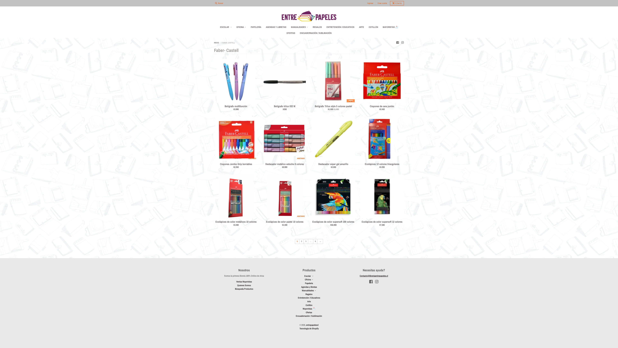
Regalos (308, 294)
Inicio (216, 43)
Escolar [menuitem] (224, 27)
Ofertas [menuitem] (290, 33)
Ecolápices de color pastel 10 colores (284, 221)
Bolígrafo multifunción (236, 106)
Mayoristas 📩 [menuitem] (390, 27)
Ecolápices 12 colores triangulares (382, 164)
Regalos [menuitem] (317, 27)
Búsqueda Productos (244, 288)
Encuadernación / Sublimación (309, 315)
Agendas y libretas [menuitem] (276, 27)
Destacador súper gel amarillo (333, 164)
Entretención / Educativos (309, 297)
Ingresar (370, 3)
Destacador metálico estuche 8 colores (284, 164)
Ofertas (309, 312)
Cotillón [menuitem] (373, 27)
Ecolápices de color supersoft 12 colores (382, 221)
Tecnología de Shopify (309, 328)
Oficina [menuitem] (240, 27)
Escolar (307, 276)
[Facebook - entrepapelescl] (397, 42)
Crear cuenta (382, 3)
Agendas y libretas (309, 286)
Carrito (398, 3)
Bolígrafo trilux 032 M (284, 106)
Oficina (308, 279)
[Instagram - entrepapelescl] (402, 42)
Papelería (309, 283)
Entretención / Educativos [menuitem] (340, 27)
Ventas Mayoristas (244, 281)
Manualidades (308, 290)
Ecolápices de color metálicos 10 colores (236, 221)
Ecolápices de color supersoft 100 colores (333, 221)
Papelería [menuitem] (256, 27)
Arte (309, 301)
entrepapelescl (312, 325)
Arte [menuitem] (361, 27)
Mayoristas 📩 (309, 308)
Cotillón (309, 305)
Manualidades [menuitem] (298, 27)
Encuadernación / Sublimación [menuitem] (316, 33)
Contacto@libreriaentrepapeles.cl (374, 275)
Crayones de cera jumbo (382, 106)
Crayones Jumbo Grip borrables (236, 164)
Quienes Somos (244, 285)
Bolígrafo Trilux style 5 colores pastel (333, 106)
